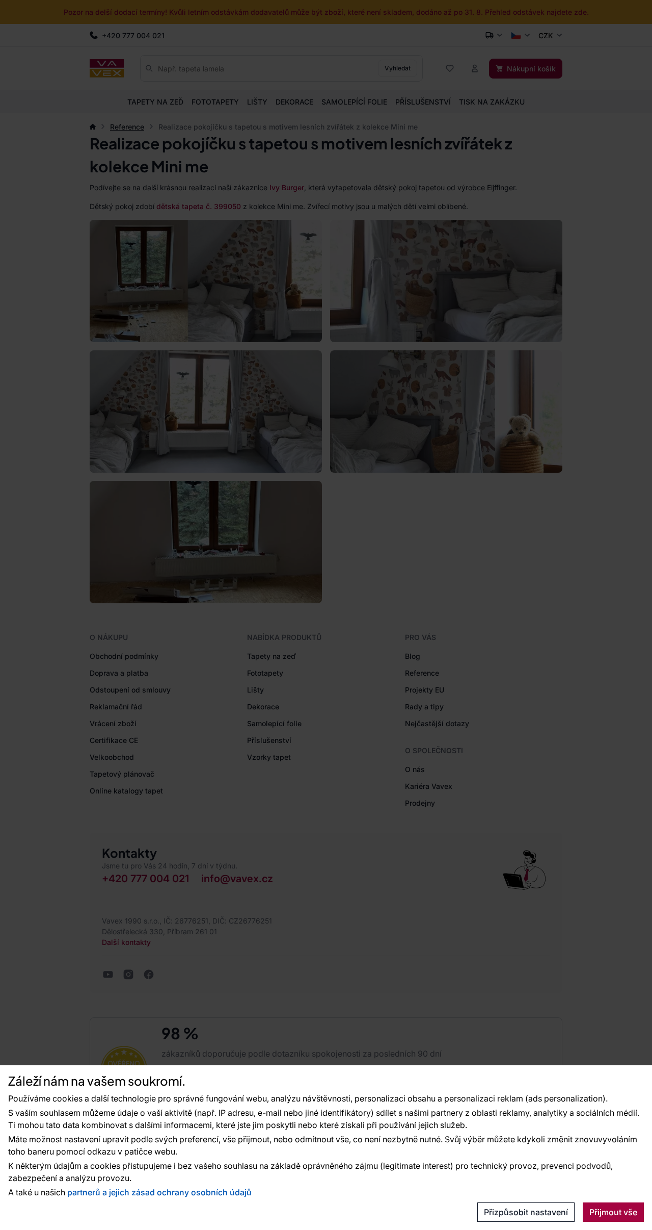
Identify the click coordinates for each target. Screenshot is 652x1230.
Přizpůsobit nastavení (526, 1212)
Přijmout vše (613, 1212)
